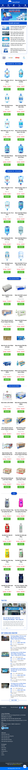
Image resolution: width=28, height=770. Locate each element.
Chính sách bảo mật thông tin (7, 741)
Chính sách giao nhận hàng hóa (7, 736)
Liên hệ (2, 754)
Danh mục (3, 6)
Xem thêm (14, 700)
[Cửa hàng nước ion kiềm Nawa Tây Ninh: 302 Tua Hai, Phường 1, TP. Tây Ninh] (5, 671)
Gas (14, 493)
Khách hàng (3, 747)
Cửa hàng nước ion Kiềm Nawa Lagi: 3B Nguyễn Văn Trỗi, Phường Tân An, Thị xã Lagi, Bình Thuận (19, 685)
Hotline (19, 6)
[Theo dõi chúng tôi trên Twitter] (22, 707)
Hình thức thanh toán (5, 734)
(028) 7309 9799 (21, 642)
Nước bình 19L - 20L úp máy (14, 171)
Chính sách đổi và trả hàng (6, 739)
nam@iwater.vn (17, 723)
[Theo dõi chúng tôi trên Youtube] (25, 707)
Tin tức (13, 6)
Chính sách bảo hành (5, 737)
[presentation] (24, 628)
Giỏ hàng (25, 6)
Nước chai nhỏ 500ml (14, 386)
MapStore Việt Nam (17, 764)
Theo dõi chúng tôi (14, 707)
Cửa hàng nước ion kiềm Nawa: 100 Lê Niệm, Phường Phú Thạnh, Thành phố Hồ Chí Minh (18, 654)
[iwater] (14, 2)
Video (2, 753)
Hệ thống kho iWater (9, 633)
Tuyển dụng (3, 749)
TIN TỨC (4, 600)
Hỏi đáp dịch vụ (4, 751)
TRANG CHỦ (3, 707)
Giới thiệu (3, 745)
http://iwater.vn (8, 723)
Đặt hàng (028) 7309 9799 (14, 768)
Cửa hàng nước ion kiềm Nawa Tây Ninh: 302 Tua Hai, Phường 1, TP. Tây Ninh (19, 670)
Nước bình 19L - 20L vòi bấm (14, 63)
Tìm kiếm (8, 6)
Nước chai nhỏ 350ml (14, 278)
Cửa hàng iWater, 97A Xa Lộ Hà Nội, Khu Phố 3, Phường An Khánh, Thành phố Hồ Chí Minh (18, 637)
